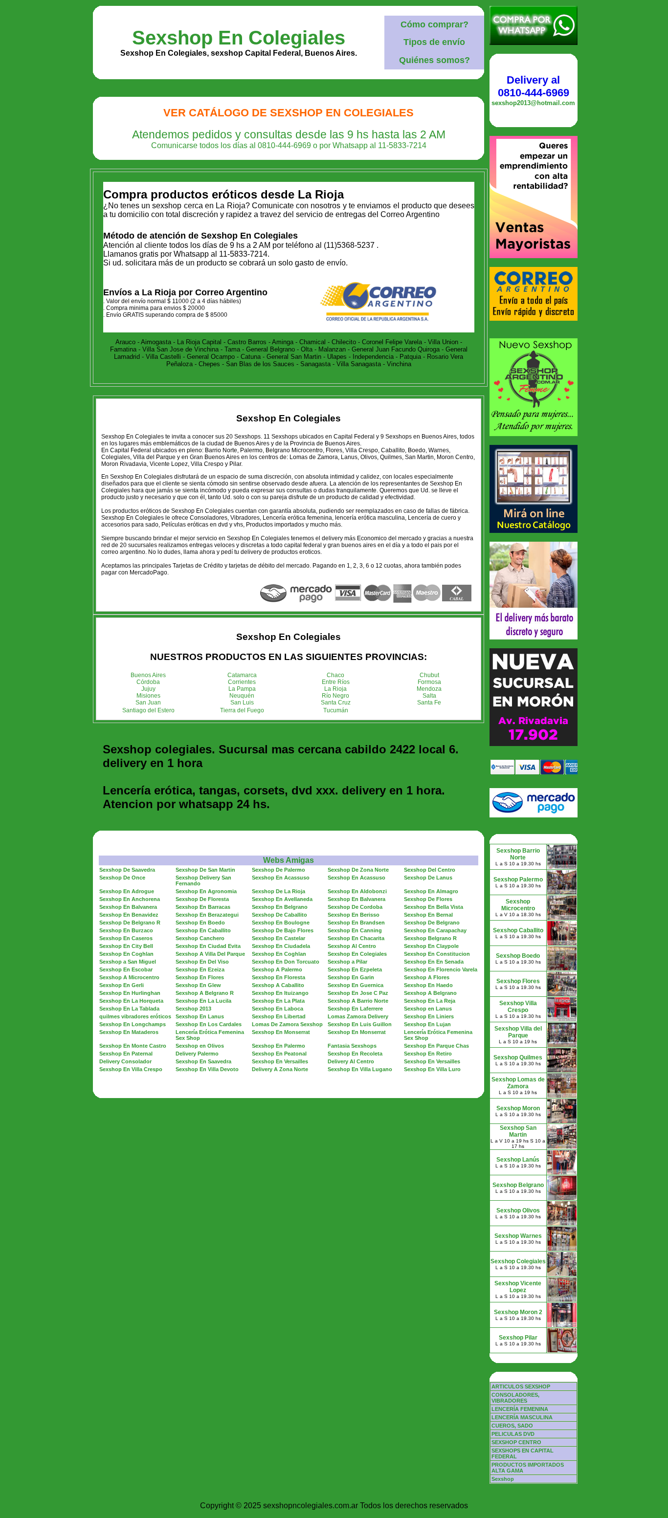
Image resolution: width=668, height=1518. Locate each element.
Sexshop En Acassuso (281, 877)
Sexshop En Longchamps (132, 1024)
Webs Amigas (288, 860)
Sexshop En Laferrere (355, 1009)
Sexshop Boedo (518, 955)
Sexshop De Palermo (278, 870)
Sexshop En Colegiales (238, 37)
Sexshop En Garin (351, 977)
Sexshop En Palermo (278, 1046)
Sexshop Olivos (518, 1210)
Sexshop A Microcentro (129, 977)
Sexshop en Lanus (428, 1009)
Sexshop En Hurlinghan (129, 993)
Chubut (429, 675)
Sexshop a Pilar (347, 962)
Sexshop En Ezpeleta (355, 969)
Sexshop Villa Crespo (518, 1006)
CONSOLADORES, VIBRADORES (515, 1398)
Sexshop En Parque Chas (436, 1046)
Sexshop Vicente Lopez (517, 1287)
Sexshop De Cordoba (355, 907)
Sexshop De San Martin (205, 870)
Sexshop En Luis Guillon (360, 1024)
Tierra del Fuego (242, 710)
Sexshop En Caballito (203, 930)
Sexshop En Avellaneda (282, 899)
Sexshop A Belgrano (430, 993)
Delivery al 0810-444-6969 (533, 86)
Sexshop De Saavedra (127, 870)
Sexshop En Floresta (278, 977)
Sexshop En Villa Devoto (207, 1069)
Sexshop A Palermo (277, 969)
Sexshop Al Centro (352, 946)
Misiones (148, 695)
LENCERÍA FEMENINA (519, 1409)
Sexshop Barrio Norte (518, 854)
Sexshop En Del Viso (202, 962)
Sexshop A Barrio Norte (358, 1001)
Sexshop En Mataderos (128, 1032)
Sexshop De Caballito (279, 915)
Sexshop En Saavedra (203, 1061)
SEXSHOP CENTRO (516, 1442)
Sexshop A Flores (426, 977)
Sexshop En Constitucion (437, 954)
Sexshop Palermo (518, 879)
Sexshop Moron (518, 1108)
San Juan (148, 702)
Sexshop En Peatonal (279, 1053)
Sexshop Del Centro (429, 870)
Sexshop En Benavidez (128, 915)
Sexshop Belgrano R (430, 938)
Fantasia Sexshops (352, 1046)
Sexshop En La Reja (429, 1001)
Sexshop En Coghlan (126, 954)
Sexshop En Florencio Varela (440, 969)
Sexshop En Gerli (121, 985)
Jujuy (148, 688)
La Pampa (242, 688)
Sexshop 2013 (193, 1009)
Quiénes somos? (434, 60)
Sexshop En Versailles (280, 1061)
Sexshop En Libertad (279, 1016)
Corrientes (242, 682)
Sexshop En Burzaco (126, 930)
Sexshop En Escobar (126, 969)
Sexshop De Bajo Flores (282, 930)
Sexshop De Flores (428, 899)
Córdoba (148, 682)
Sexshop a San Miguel (127, 962)
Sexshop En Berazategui (207, 915)
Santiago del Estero (148, 710)
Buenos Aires (148, 675)
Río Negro (335, 695)
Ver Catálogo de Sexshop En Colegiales (288, 113)
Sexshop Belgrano (518, 1185)
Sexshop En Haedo (428, 985)
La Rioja (335, 688)
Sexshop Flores (518, 981)
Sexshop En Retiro (428, 1053)
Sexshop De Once (122, 877)
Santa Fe (429, 702)
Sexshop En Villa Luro (432, 1069)
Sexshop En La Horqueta (131, 1001)
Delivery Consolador (125, 1061)
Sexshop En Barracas (203, 907)
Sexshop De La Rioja (278, 891)
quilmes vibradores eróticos (135, 1016)
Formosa (429, 682)
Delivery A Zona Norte (280, 1069)
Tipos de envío (434, 42)
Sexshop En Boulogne (281, 922)
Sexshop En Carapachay (435, 930)
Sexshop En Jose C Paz (358, 993)
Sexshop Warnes (518, 1235)
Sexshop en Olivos (200, 1046)
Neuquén (241, 695)
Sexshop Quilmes (517, 1057)
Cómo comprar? (434, 24)
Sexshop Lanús (517, 1159)
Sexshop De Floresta (202, 899)
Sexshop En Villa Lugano (360, 1069)
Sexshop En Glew (198, 985)
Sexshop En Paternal (126, 1053)
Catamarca (242, 675)
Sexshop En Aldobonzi (357, 891)
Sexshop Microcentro (518, 905)
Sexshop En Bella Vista (433, 907)
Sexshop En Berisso (353, 915)
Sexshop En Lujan (427, 1024)
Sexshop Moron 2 (518, 1312)
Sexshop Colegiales (518, 1261)
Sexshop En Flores (200, 977)
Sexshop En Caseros (126, 938)
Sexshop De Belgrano (432, 922)
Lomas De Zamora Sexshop (287, 1024)
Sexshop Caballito (518, 930)
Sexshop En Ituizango (280, 993)
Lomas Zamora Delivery (358, 1016)
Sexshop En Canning (355, 930)
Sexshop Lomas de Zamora (518, 1083)
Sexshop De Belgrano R (129, 922)
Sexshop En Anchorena (129, 899)
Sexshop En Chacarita (356, 938)
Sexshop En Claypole (431, 946)
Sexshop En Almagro (431, 891)
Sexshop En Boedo (200, 922)
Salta (429, 695)
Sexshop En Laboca (277, 1009)
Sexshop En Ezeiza (200, 969)
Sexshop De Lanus (428, 877)
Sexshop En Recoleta (355, 1053)
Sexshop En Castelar (278, 938)
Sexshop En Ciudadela (281, 946)
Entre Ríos (336, 682)
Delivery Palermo (197, 1053)
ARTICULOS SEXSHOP (520, 1386)
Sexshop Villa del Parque (518, 1032)
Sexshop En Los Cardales (209, 1024)
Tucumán (335, 710)
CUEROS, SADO (512, 1426)
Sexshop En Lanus (200, 1016)
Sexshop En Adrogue (126, 891)
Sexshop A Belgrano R (205, 993)
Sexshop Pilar (518, 1337)
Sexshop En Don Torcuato (285, 962)
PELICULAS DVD (512, 1434)
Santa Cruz (336, 702)
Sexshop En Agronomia (206, 891)
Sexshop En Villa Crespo (130, 1069)
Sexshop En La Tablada (129, 1009)
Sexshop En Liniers (429, 1016)
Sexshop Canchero (200, 938)
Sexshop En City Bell (126, 946)
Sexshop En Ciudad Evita (208, 946)
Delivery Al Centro (351, 1061)
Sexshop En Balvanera (356, 899)
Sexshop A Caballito (278, 985)
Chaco (335, 675)
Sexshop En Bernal (428, 915)
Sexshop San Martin (518, 1131)
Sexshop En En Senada (434, 962)
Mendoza (429, 688)
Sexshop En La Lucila (203, 1001)
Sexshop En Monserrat (281, 1032)
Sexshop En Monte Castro (132, 1046)
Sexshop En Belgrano (280, 907)
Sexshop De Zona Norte (358, 870)
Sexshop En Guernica (355, 985)
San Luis (242, 702)
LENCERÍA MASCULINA (522, 1417)
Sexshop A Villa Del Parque (210, 954)
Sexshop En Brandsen (356, 922)
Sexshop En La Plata (278, 1001)
